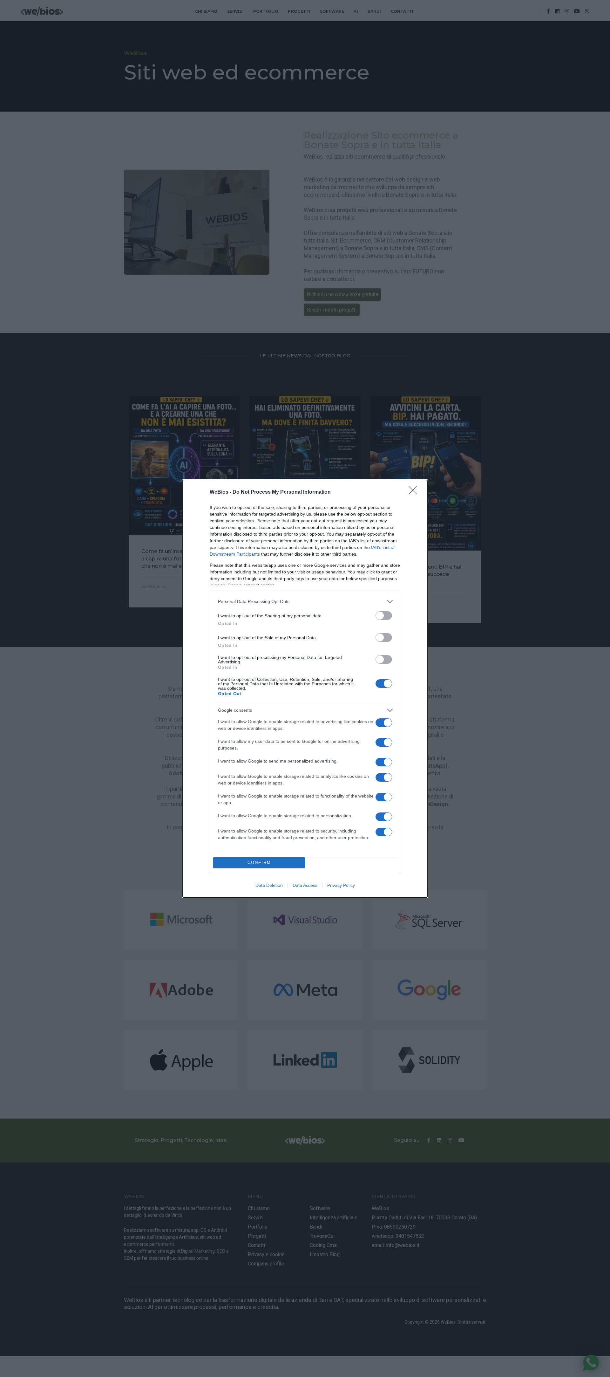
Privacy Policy (341, 885)
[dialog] (305, 688)
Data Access (305, 885)
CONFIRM (259, 862)
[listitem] (305, 601)
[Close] (415, 492)
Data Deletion (269, 885)
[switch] (384, 615)
